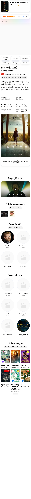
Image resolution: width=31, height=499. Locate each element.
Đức (18, 77)
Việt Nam (12, 5)
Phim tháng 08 (9, 347)
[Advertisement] (15, 39)
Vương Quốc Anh (12, 77)
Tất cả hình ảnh (14, 208)
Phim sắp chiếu (21, 347)
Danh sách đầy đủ (14, 227)
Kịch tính (24, 77)
